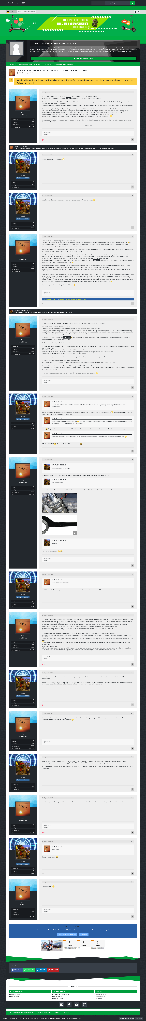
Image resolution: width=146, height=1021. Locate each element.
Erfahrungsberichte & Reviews (55, 312)
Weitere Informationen (127, 1018)
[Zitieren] (132, 139)
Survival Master (100, 996)
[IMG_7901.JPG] (59, 503)
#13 (132, 798)
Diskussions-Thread (25, 83)
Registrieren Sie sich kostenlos (76, 930)
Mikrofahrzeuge (15, 994)
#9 (132, 615)
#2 (132, 155)
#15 (132, 882)
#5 (132, 319)
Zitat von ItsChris (59, 465)
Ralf (68, 98)
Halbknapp (99, 998)
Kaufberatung (38, 312)
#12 (132, 757)
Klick (20, 73)
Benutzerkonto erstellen (67, 934)
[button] (98, 3)
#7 (132, 460)
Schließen (139, 1018)
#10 (132, 673)
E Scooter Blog (57, 996)
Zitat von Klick (57, 401)
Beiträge (14, 122)
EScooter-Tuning (15, 996)
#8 (132, 574)
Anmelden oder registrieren (26, 12)
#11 (132, 713)
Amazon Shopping (58, 998)
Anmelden (83, 934)
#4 (132, 236)
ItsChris (17, 310)
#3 (132, 196)
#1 (132, 92)
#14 (132, 841)
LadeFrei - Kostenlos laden (61, 994)
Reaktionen (15, 119)
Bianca (97, 260)
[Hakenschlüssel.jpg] (59, 525)
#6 (132, 396)
